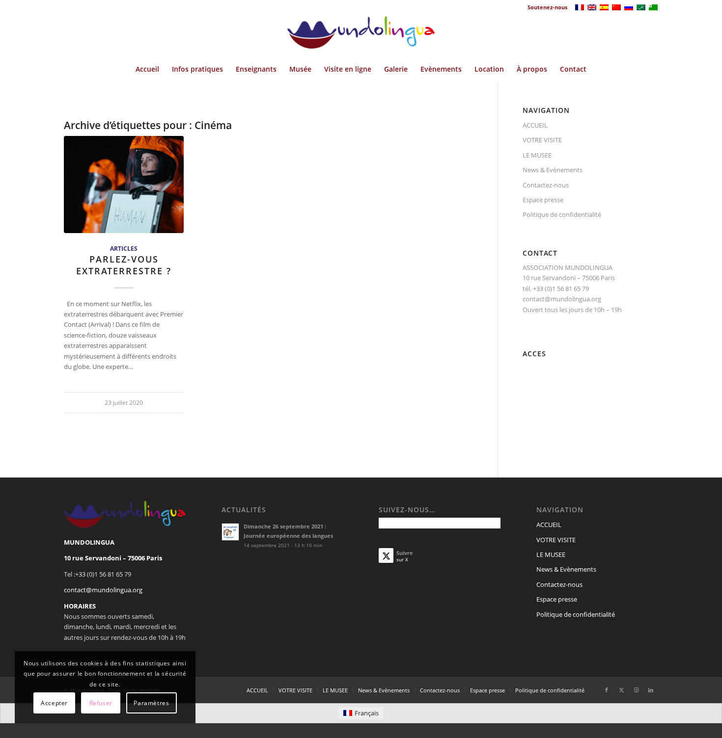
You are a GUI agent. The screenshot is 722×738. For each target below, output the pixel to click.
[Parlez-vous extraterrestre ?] (124, 184)
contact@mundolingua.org (103, 589)
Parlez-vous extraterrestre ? (123, 265)
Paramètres (151, 703)
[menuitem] (545, 7)
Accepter (54, 703)
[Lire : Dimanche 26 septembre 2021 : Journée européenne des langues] (230, 532)
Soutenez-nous (547, 7)
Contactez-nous (546, 185)
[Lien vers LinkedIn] (650, 690)
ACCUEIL (535, 125)
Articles (124, 248)
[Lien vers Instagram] (636, 690)
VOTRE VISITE (542, 139)
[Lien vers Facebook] (606, 690)
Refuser (100, 703)
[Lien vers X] (621, 690)
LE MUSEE (537, 155)
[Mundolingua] (361, 35)
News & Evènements (553, 169)
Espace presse (543, 199)
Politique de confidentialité (562, 214)
